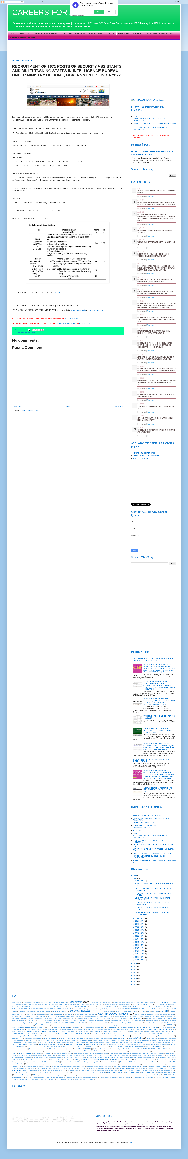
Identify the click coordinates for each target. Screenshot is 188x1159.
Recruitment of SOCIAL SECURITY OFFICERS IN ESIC (129, 1066)
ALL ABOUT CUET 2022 (162, 1006)
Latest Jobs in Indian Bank (120, 1040)
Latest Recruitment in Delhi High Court (68, 1042)
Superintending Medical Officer (61, 1072)
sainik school (140, 1068)
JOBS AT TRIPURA (83, 1031)
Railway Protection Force (164, 1059)
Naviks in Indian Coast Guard (34, 1051)
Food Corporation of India (153, 1023)
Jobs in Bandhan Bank (136, 1031)
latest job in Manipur (136, 1038)
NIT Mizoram (37, 1053)
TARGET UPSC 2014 (132, 1072)
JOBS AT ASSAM (165, 1029)
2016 (135, 979)
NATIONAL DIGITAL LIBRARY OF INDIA (147, 816)
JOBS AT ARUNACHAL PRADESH (145, 1029)
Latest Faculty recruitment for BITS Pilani (143, 1036)
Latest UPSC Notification (73, 1044)
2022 (135, 878)
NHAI (172, 1051)
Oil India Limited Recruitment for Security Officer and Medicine (75, 1055)
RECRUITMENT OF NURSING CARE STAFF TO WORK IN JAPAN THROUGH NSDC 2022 (155, 395)
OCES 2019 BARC (49, 1055)
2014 (135, 982)
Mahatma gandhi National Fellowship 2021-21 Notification (80, 1046)
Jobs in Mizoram (96, 1033)
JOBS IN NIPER (109, 1033)
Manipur (113, 1046)
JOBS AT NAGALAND (68, 1031)
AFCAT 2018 (137, 1004)
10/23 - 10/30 (140, 918)
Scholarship (149, 1068)
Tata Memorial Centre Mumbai (166, 1072)
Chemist (14, 1016)
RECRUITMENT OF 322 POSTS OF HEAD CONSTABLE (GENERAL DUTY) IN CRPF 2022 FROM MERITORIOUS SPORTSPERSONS (156, 369)
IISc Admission (76, 1027)
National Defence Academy (101, 1049)
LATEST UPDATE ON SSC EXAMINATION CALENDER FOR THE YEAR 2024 (155, 231)
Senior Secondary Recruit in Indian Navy (54, 1070)
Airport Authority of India (146, 1006)
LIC (122, 1044)
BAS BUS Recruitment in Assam (104, 1011)
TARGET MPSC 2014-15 (115, 1072)
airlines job (92, 1006)
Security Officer (34, 1070)
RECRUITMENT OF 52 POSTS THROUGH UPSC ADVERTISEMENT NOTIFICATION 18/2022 (158, 790)
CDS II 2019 (68, 1014)
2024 (135, 875)
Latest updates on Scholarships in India (50, 1044)
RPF (116, 1068)
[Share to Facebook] (40, 330)
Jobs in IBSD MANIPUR (34, 1033)
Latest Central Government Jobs (116, 1036)
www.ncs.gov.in (96, 310)
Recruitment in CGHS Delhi (110, 1062)
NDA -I (73, 1051)
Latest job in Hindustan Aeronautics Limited (99, 1038)
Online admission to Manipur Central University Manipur (148, 1055)
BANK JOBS (123, 33)
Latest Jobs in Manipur (30, 1042)
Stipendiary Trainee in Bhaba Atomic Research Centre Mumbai (30, 1072)
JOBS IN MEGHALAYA (82, 1033)
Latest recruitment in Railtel (120, 1042)
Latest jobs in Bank (85, 1040)
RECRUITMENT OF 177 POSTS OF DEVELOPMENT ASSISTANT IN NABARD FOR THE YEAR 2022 (158, 730)
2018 (135, 973)
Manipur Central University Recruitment (130, 1046)
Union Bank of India (84, 1075)
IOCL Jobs (82, 1029)
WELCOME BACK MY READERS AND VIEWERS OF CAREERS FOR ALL (156, 243)
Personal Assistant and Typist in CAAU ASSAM (48, 1057)
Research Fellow (81, 1068)
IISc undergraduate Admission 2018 (93, 1027)
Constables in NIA (68, 1018)
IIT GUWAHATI (111, 1027)
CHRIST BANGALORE (26, 1016)
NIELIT (14, 1053)
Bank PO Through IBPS (59, 1011)
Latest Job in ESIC (77, 1038)
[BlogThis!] (35, 330)
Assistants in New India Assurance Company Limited (34, 1011)
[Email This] (33, 330)
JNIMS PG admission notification (122, 1029)
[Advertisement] (74, 49)
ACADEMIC (75, 1002)
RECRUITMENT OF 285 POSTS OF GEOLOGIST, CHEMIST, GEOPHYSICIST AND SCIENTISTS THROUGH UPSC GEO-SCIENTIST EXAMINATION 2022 (159, 701)
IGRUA (56, 1027)
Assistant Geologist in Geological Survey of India (105, 1009)
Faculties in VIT (139, 1020)
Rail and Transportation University (144, 1059)
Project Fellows (68, 1059)
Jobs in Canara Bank (151, 1031)
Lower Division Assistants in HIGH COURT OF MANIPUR (43, 1046)
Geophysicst (29, 1025)
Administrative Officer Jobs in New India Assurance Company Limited (133, 1002)
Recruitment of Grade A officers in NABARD (36, 1066)
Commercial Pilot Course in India (154, 1016)
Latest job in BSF (64, 1038)
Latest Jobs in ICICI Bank (101, 1040)
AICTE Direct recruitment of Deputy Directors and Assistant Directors (45, 1006)
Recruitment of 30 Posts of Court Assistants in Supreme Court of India (97, 1064)
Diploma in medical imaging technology (158, 1018)
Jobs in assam (95, 1031)
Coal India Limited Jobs (74, 1016)
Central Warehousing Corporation (145, 1014)
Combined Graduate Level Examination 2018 (98, 1016)
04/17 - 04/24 (140, 948)
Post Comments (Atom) (30, 410)
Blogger (131, 1143)
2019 (135, 970)
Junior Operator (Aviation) (54, 1036)
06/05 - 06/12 (140, 942)
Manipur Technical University (37, 1049)
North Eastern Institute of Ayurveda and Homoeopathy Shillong (129, 1053)
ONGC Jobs (99, 1055)
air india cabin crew (81, 1006)
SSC (29, 33)
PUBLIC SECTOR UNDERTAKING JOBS (96, 1059)
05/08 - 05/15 (140, 945)
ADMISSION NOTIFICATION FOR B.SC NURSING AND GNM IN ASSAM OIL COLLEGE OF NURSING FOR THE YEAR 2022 (155, 357)
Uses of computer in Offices (108, 1077)
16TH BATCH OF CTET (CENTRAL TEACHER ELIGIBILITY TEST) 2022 (156, 407)
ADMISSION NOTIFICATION (166, 1002)
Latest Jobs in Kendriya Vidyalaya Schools (143, 1040)
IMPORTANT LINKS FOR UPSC (144, 453)
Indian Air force (165, 1027)
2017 (135, 976)
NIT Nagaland (47, 1053)
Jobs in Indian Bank (49, 1033)
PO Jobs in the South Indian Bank (74, 1057)
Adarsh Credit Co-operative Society (100, 1002)
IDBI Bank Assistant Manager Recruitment (31, 1027)
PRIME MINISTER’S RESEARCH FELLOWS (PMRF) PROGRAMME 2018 (133, 1057)
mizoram (63, 1049)
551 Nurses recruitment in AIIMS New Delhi (54, 1002)
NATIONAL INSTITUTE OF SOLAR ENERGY (154, 1049)
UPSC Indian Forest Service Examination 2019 (65, 1077)
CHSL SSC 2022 (41, 1016)
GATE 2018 (166, 1023)
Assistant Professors (152, 1009)
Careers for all (31, 1014)
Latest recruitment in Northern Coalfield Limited (95, 1042)
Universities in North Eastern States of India (106, 1075)
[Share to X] (38, 330)
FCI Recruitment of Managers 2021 (120, 1023)
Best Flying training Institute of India (126, 1011)
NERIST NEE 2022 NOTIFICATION (139, 1051)
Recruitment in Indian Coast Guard (145, 1062)
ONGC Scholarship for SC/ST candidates (118, 1055)
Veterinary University (124, 1077)
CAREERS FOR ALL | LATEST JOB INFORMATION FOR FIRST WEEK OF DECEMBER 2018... (153, 659)
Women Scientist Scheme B (64, 1079)
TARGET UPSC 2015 (148, 1072)
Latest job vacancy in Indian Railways (64, 1040)
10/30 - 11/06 (140, 881)
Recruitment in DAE (126, 1062)
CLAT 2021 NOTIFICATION (56, 1016)
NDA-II (79, 1051)
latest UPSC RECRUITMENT (95, 1044)
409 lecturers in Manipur (32, 1002)
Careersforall (41, 1014)
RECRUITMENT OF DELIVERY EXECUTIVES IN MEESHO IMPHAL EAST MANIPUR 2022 (156, 431)
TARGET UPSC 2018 (140, 458)
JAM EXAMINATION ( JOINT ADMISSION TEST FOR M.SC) (153, 853)
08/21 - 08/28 (140, 936)
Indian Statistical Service (51, 1029)
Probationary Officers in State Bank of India (35, 1059)
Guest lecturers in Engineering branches (64, 1025)
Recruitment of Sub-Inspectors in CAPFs (48, 1068)
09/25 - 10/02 (140, 930)
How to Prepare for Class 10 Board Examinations (93, 1025)
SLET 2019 (90, 1070)
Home (12, 33)
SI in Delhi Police (73, 1070)
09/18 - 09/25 (140, 933)
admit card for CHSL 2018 (94, 1004)
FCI (106, 1023)
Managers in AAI (104, 1046)
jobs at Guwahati (17, 1031)
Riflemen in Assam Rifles (105, 1068)
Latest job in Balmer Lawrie (33, 1038)
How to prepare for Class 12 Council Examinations (125, 1025)
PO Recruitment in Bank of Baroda (98, 1057)
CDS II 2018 (58, 1014)
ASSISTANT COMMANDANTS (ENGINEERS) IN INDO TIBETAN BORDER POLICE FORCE (44, 1009)
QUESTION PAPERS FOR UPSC (121, 1059)
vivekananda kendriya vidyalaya (143, 1077)
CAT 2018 (50, 1014)
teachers (17, 1075)
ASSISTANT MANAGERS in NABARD (133, 1009)
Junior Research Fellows (95, 1036)
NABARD (88, 1049)
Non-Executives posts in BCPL (63, 1053)
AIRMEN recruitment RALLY (127, 1006)
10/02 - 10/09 (140, 927)
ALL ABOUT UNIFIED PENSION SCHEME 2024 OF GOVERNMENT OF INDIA (156, 191)
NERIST (124, 1051)
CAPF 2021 (155, 1011)
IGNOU (49, 1027)
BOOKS (111, 33)
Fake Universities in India (95, 1023)
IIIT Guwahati (64, 1027)
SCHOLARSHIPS (161, 1068)
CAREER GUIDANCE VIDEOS (22, 37)
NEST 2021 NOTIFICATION (160, 1051)
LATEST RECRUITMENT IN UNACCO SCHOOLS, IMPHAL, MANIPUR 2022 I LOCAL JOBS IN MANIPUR (154, 332)
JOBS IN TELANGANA (155, 1033)
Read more (150, 196)
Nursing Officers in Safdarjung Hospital (29, 1055)
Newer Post (17, 407)
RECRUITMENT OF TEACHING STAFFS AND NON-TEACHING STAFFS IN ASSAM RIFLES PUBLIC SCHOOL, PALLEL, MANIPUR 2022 (156, 319)
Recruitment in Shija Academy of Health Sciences (59, 1064)
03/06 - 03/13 (140, 957)
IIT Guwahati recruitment (127, 1027)
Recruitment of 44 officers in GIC (130, 1064)
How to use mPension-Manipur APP (152, 1025)
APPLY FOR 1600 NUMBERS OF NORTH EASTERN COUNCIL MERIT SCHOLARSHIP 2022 (155, 419)
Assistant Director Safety (81, 1009)
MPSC (70, 1049)
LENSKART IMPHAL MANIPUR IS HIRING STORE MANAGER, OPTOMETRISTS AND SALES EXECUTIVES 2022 (155, 292)
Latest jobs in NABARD (47, 1042)
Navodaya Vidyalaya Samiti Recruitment (57, 1051)
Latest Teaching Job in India (26, 1044)
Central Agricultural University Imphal (85, 1014)
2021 (135, 964)
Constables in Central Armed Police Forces (48, 1018)
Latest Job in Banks (49, 1038)
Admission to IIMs (20, 1004)
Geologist (20, 1025)
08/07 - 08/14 (140, 939)
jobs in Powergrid (141, 1033)
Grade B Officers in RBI (42, 1025)
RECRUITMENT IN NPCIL (34, 1064)
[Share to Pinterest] (43, 330)
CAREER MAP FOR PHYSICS (143, 823)
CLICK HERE (59, 293)
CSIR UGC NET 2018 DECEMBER (100, 1018)
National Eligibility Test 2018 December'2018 (125, 1049)
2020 (135, 967)
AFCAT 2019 (147, 1004)
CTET (115, 1018)
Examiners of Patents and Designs (98, 1020)
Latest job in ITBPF (120, 1038)
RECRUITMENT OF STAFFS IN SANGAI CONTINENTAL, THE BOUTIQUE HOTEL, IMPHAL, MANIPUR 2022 (154, 280)
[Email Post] (29, 330)
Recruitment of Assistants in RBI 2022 (153, 1064)
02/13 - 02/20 (140, 960)
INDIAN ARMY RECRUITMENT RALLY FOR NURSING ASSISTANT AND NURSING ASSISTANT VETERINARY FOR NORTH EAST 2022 (156, 382)
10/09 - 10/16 (140, 924)
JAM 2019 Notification (103, 1029)
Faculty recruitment (152, 1020)
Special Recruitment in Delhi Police (107, 1070)
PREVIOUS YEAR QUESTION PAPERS (146, 455)
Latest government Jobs (166, 1036)
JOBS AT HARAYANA (32, 1031)
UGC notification (71, 1075)
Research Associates (68, 1068)
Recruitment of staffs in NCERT (157, 1066)
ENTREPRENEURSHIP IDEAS (73, 33)
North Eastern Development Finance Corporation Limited (91, 1053)
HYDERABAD (169, 1025)
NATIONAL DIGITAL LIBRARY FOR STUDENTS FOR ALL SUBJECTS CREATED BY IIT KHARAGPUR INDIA (153, 255)
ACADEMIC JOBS (96, 33)
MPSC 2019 (78, 1049)
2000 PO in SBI (17, 1002)
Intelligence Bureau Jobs (69, 1029)
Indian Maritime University (34, 1029)
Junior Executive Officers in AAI (34, 1036)
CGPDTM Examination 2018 (165, 1014)
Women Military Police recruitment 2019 (42, 1079)
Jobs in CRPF (164, 1031)
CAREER (164, 1011)
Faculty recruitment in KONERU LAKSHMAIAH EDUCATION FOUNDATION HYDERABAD (59, 1023)
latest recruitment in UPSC (139, 1042)
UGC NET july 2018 (58, 1075)
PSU (76, 1060)
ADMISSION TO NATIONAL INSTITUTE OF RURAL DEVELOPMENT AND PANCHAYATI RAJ (56, 1004)
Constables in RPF (82, 1018)
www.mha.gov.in (78, 310)
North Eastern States (156, 1053)
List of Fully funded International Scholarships (155, 1044)
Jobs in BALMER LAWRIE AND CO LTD (114, 1031)
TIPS (34, 1075)
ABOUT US (137, 33)
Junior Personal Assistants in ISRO (74, 1036)
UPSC (21, 33)
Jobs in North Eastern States (125, 1033)
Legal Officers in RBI (113, 1044)
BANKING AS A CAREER (141, 828)
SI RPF (83, 1070)
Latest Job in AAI (17, 1038)
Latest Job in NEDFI (153, 1038)
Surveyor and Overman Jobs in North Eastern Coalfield (88, 1072)
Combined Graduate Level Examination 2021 (128, 1016)
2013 (135, 985)
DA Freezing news (125, 1018)
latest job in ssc (43, 1040)
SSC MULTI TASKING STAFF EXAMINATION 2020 (143, 1070)
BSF (148, 1011)
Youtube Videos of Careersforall (84, 1079)
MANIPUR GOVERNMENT (153, 1046)
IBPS (13, 1027)
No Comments (141, 196)
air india (70, 1006)
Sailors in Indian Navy (127, 1068)
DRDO (39, 1020)
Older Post (119, 407)
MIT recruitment (53, 1049)
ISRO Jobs (91, 1029)
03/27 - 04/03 (140, 954)
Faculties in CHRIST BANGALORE (121, 1020)
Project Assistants (56, 1059)
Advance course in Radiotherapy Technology (117, 1004)
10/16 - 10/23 (140, 921)
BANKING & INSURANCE (80, 1011)
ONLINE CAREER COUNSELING (159, 33)
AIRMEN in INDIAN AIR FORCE (107, 1006)
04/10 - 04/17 (140, 951)
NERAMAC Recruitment (112, 1051)
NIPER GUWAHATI (25, 1053)
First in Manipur (138, 1023)
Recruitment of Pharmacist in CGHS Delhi (98, 1066)
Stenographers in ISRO (167, 1070)
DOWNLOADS (30, 1020)
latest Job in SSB (31, 1040)
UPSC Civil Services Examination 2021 (37, 1077)
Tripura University (44, 1075)
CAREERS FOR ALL (47, 12)
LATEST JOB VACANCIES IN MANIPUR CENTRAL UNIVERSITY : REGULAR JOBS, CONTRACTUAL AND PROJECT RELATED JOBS (156, 203)
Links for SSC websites (133, 1044)
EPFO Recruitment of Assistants (75, 1020)
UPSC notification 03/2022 (89, 1077)
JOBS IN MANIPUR (64, 1034)
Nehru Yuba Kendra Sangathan (93, 1051)
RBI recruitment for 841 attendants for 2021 (46, 1062)
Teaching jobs (26, 1075)
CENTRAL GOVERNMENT (46, 33)
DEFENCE (137, 1018)
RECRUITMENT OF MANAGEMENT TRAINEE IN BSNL (68, 1066)
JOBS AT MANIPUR (49, 1031)
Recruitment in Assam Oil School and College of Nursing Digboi (80, 1062)
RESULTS (92, 1068)
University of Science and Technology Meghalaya (136, 1075)
